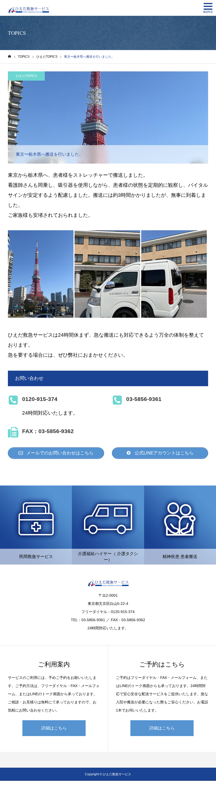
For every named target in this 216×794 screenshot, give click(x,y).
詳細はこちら (54, 728)
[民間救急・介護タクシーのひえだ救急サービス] (28, 8)
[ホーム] (9, 56)
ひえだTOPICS (26, 76)
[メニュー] (208, 8)
